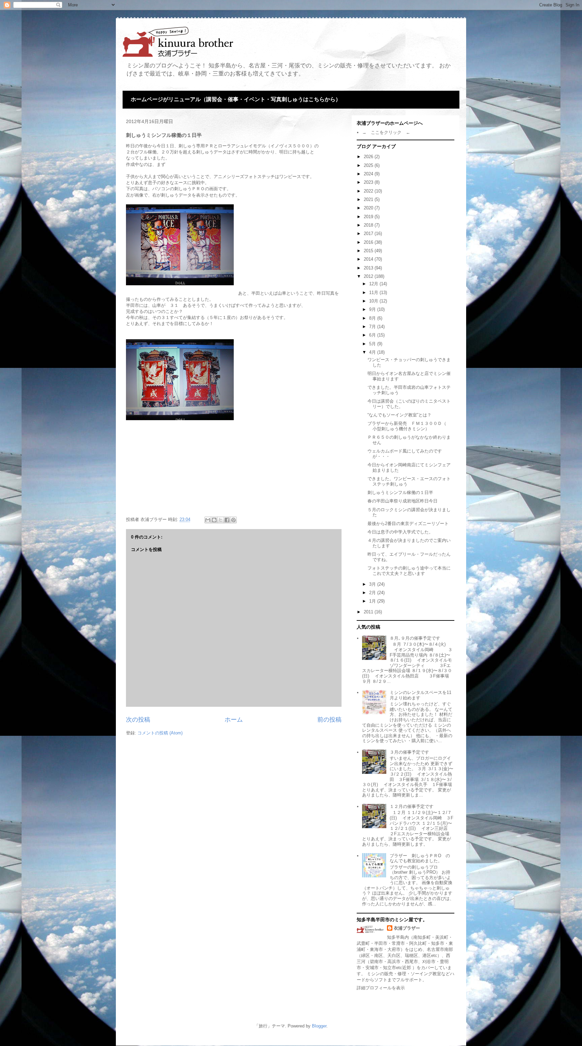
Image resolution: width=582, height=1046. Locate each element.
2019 (369, 216)
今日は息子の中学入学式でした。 (400, 531)
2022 (369, 191)
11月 (374, 292)
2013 (369, 267)
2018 (369, 225)
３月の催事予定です (409, 752)
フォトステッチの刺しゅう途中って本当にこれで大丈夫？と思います (409, 570)
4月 (373, 352)
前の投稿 (329, 719)
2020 (369, 207)
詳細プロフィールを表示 (381, 987)
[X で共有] (220, 520)
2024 (369, 173)
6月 (373, 335)
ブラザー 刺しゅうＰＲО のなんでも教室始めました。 (420, 858)
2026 (369, 156)
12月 (374, 283)
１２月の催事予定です (411, 806)
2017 (369, 233)
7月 (373, 326)
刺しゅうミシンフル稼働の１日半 (400, 492)
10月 (374, 300)
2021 (369, 199)
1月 (373, 601)
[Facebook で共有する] (227, 520)
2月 (373, 592)
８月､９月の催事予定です (415, 638)
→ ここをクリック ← (386, 132)
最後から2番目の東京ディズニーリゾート (408, 523)
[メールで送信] (207, 520)
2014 (369, 259)
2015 (369, 250)
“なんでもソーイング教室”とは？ (399, 414)
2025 (369, 165)
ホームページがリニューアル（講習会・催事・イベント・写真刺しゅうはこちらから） (236, 99)
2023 (369, 182)
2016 (369, 242)
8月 (373, 318)
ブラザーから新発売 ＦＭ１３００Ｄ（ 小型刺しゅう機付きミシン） (409, 426)
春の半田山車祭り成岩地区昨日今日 (402, 500)
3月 (373, 584)
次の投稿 (138, 719)
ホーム (234, 719)
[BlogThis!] (214, 520)
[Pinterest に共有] (233, 520)
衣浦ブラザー (407, 928)
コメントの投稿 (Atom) (160, 732)
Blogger (319, 1025)
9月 (373, 309)
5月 (373, 343)
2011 (369, 611)
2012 (369, 276)
